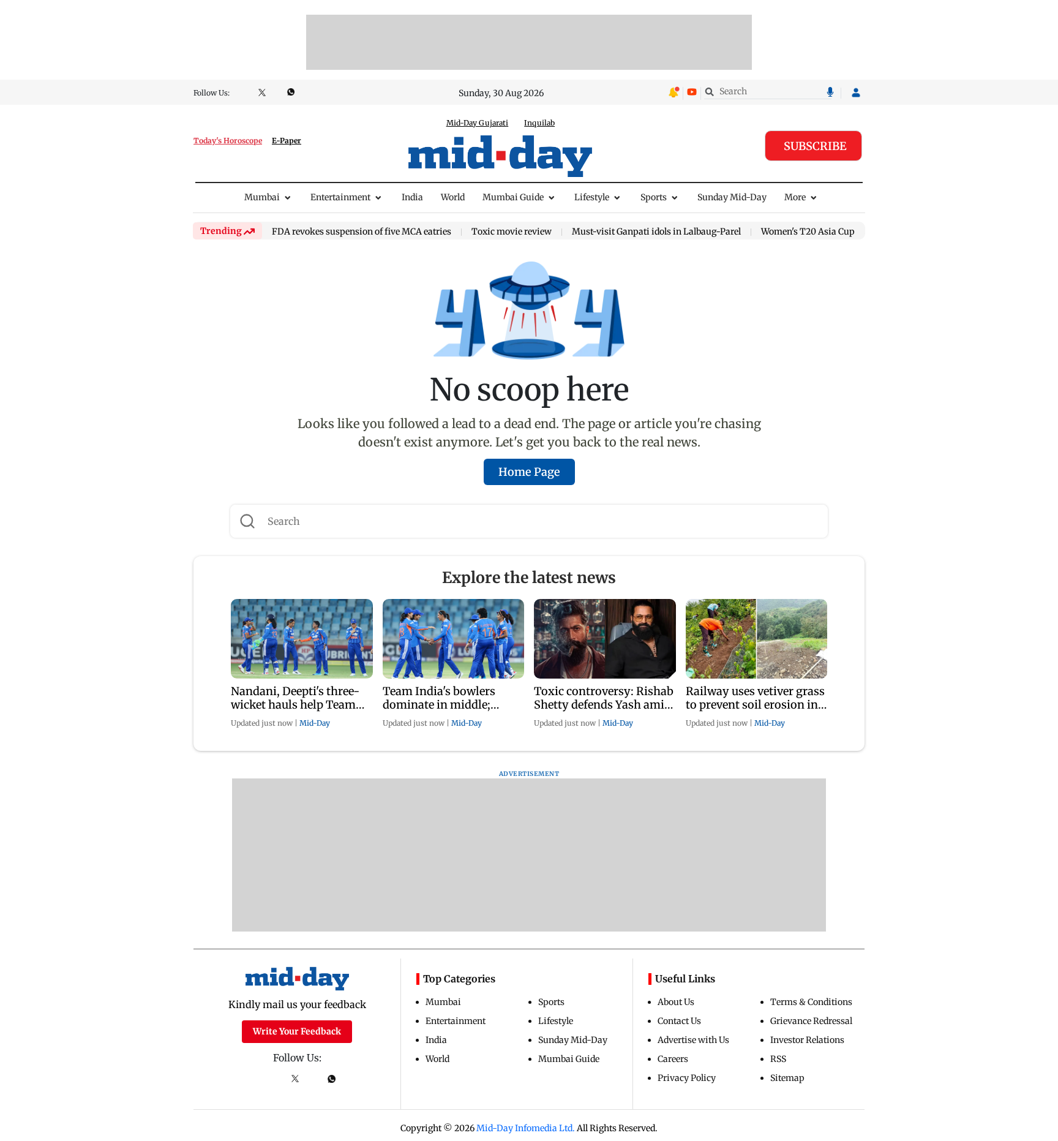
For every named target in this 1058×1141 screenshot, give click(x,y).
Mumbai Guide (513, 197)
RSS (778, 1058)
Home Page (529, 472)
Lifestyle (591, 197)
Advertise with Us (693, 1039)
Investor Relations (807, 1039)
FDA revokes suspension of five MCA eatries (361, 232)
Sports (653, 197)
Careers (673, 1058)
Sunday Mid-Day (732, 197)
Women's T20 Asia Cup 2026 (819, 232)
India (412, 197)
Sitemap (787, 1077)
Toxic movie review (511, 232)
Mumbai (262, 197)
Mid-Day (314, 723)
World (453, 197)
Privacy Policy (687, 1077)
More (795, 197)
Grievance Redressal (811, 1020)
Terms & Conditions (811, 1001)
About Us (676, 1001)
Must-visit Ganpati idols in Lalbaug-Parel (656, 232)
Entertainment (340, 197)
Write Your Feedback (297, 1031)
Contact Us (679, 1020)
